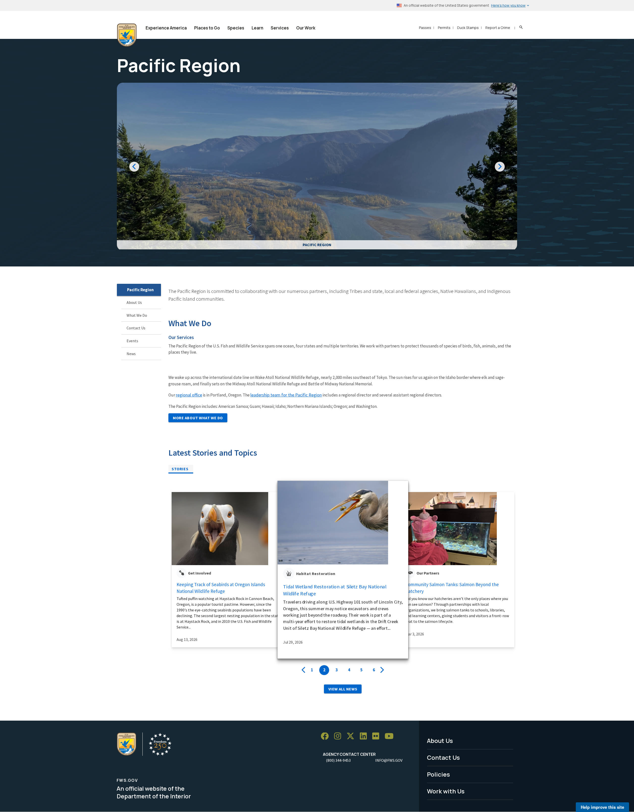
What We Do (137, 315)
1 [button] (312, 670)
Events (132, 340)
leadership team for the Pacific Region (286, 395)
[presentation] (303, 670)
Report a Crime (497, 27)
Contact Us (136, 328)
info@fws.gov (388, 760)
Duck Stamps (468, 27)
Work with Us (446, 791)
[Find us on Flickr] (377, 736)
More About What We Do (198, 417)
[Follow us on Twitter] (352, 736)
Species (235, 28)
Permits (444, 27)
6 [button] (374, 670)
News (131, 353)
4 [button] (349, 670)
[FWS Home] (127, 35)
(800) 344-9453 (338, 760)
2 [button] (324, 670)
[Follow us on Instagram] (339, 736)
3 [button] (337, 670)
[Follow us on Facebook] (326, 736)
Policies (438, 774)
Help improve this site (602, 807)
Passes (425, 27)
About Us (134, 302)
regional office (189, 395)
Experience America (166, 28)
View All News (342, 688)
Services (280, 28)
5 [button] (361, 670)
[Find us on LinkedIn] (365, 736)
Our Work (305, 28)
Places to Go (207, 28)
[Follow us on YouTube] (391, 736)
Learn (257, 28)
